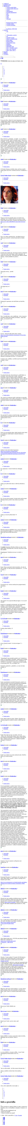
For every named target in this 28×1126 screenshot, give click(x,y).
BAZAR (5, 51)
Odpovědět (5, 85)
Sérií (7, 13)
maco (2, 291)
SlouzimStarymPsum (6, 537)
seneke (2, 459)
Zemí (7, 17)
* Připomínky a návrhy (11, 35)
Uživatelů (8, 19)
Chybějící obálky (10, 23)
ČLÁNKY (5, 54)
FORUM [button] (5, 30)
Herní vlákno (9, 40)
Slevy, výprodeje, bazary (12, 47)
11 (4, 71)
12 (4, 72)
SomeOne (3, 867)
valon (2, 159)
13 (4, 73)
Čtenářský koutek (10, 37)
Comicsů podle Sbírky (11, 7)
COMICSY (6, 3)
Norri (2, 440)
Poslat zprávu (6, 90)
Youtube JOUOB (4, 961)
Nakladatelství (9, 11)
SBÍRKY (5, 53)
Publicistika (9, 45)
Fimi (2, 101)
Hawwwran (3, 1011)
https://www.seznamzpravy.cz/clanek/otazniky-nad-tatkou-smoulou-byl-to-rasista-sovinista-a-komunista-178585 (14, 883)
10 (4, 70)
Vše (7, 31)
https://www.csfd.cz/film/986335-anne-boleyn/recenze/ (13, 221)
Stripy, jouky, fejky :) (11, 50)
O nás (16, 1115)
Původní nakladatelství (11, 12)
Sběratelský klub (10, 46)
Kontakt (20, 1115)
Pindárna (8, 44)
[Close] (1, 1105)
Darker (2, 745)
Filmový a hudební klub (11, 39)
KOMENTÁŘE (7, 4)
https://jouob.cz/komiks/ (10, 902)
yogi (2, 82)
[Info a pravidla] (1, 63)
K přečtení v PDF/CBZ (11, 28)
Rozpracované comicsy (11, 22)
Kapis (2, 591)
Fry (1, 422)
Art (7, 36)
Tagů (7, 16)
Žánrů (7, 15)
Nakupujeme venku (10, 42)
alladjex (2, 888)
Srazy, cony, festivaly (11, 49)
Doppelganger (4, 633)
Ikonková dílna (9, 41)
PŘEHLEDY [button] (6, 6)
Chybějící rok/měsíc (10, 25)
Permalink (5, 86)
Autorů (8, 10)
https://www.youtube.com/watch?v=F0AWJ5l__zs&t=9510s (8, 941)
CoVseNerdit (4, 618)
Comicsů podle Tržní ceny (12, 8)
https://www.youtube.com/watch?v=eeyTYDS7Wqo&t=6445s (8, 923)
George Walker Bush (6, 175)
